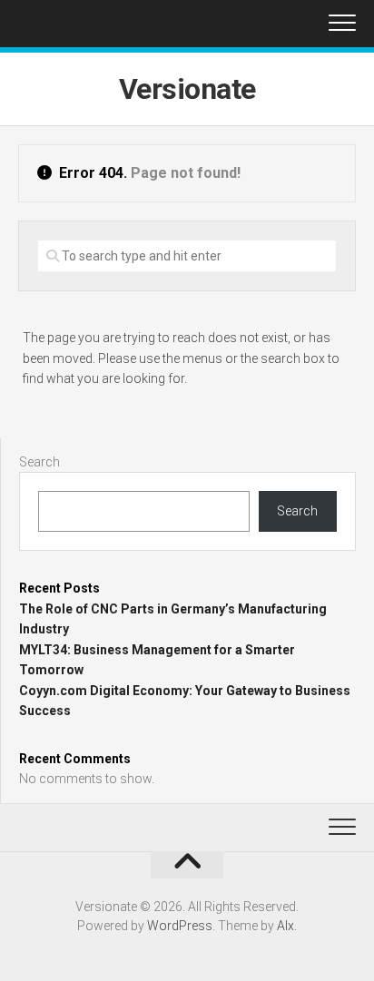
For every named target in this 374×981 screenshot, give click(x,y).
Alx (285, 925)
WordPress (179, 925)
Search (39, 462)
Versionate (187, 89)
